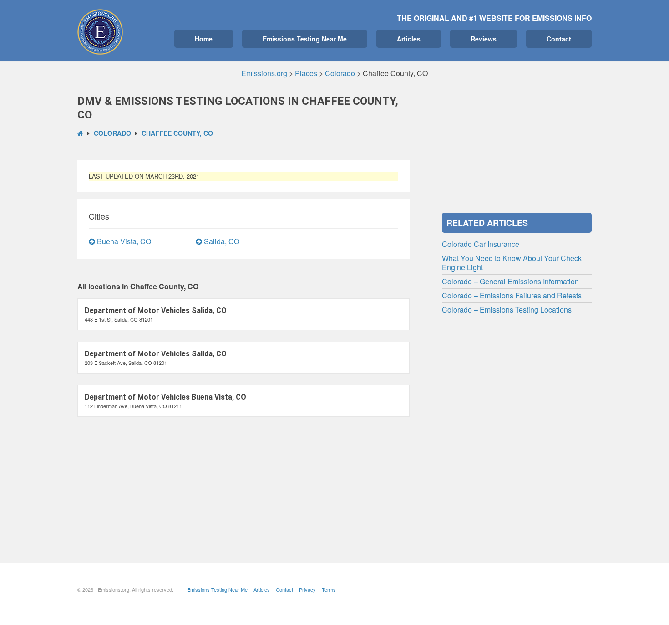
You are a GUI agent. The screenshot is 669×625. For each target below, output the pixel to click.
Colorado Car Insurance (480, 244)
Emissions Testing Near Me (305, 38)
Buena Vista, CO (123, 241)
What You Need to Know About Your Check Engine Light (512, 262)
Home (204, 38)
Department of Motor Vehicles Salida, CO (156, 310)
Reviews (484, 38)
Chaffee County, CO (177, 133)
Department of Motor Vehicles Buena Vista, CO (165, 397)
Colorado (112, 133)
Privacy (307, 589)
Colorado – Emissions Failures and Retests (512, 295)
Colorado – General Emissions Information (510, 281)
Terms (329, 589)
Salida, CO (220, 241)
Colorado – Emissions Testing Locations (507, 309)
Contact (559, 38)
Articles (409, 38)
